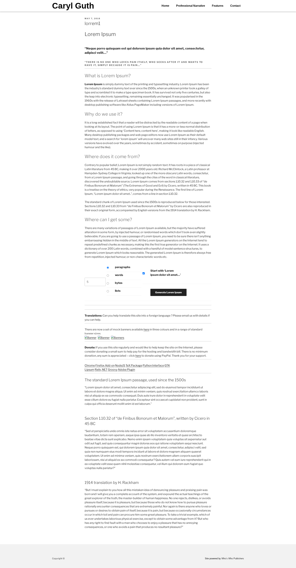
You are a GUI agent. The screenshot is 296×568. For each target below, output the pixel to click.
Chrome (90, 365)
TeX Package (134, 365)
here (146, 329)
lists (118, 290)
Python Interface (153, 365)
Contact (235, 5)
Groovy (112, 369)
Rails (98, 369)
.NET (104, 369)
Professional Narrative (190, 5)
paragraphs (122, 267)
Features (217, 5)
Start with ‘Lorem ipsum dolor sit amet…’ (165, 272)
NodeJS (120, 365)
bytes (118, 283)
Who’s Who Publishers (232, 558)
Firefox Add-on (105, 365)
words (119, 275)
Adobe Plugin (126, 369)
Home (165, 5)
